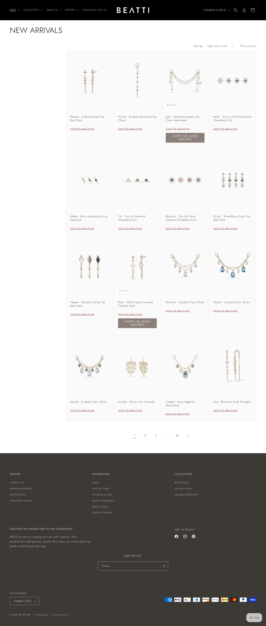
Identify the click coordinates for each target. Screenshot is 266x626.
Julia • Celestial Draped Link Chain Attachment (182, 118)
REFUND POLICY (18, 494)
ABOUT (95, 482)
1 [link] (135, 435)
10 (176, 435)
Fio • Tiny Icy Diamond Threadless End (131, 218)
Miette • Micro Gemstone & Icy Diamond (89, 218)
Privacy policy (41, 614)
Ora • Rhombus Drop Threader (232, 402)
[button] (14, 10)
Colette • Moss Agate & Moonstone (180, 403)
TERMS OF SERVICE (102, 512)
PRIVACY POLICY (100, 506)
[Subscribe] (163, 566)
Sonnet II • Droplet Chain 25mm (185, 302)
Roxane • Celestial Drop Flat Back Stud (87, 118)
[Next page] (187, 435)
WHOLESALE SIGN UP (21, 500)
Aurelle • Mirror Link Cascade (136, 402)
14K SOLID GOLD (183, 488)
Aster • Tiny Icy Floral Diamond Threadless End (232, 118)
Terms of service (60, 614)
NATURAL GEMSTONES (186, 494)
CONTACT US (17, 482)
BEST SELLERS (182, 482)
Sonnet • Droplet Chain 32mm (231, 302)
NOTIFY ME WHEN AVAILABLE (185, 137)
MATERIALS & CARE (102, 494)
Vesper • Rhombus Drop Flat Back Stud (87, 303)
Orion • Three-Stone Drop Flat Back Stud (231, 218)
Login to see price (82, 129)
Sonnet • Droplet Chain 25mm (88, 402)
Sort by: (198, 46)
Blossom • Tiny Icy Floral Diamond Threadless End (181, 218)
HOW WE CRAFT (100, 488)
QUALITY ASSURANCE (103, 500)
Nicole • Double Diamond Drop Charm (137, 118)
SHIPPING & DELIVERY (21, 488)
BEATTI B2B (24, 614)
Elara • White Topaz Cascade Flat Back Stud (135, 303)
